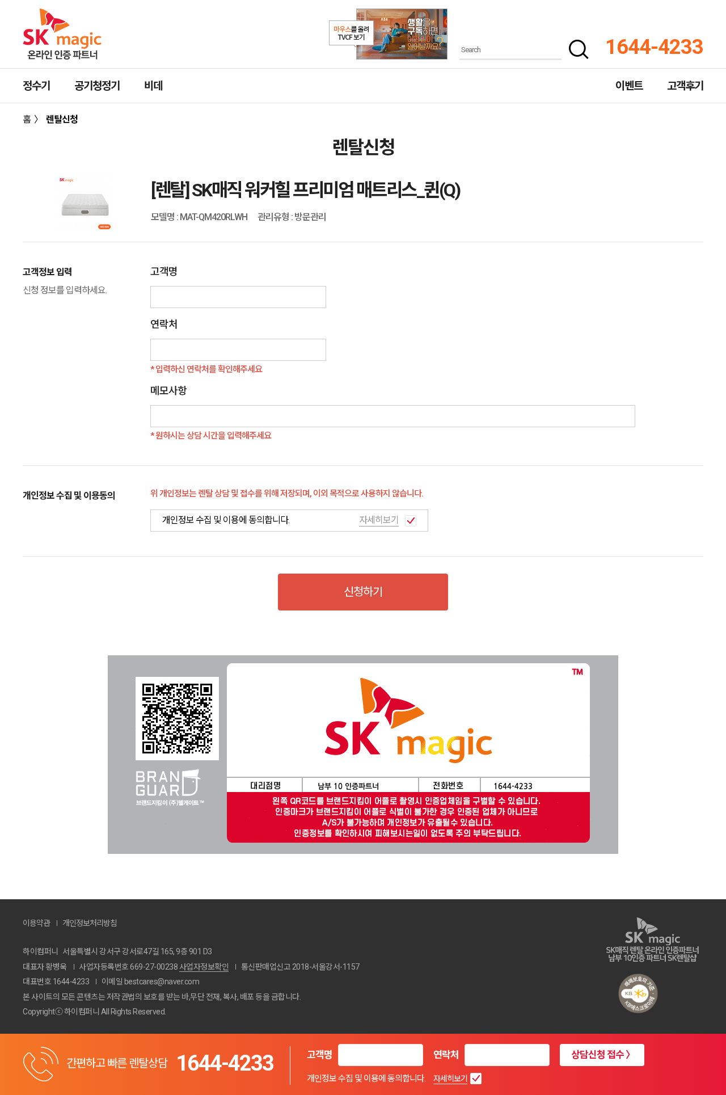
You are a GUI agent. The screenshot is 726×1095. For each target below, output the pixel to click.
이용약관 (36, 923)
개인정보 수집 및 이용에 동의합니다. (366, 1078)
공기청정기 (97, 85)
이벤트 (629, 85)
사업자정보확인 (204, 966)
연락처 (446, 1054)
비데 (153, 85)
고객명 (319, 1054)
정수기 (36, 85)
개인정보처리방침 (89, 923)
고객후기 (685, 85)
